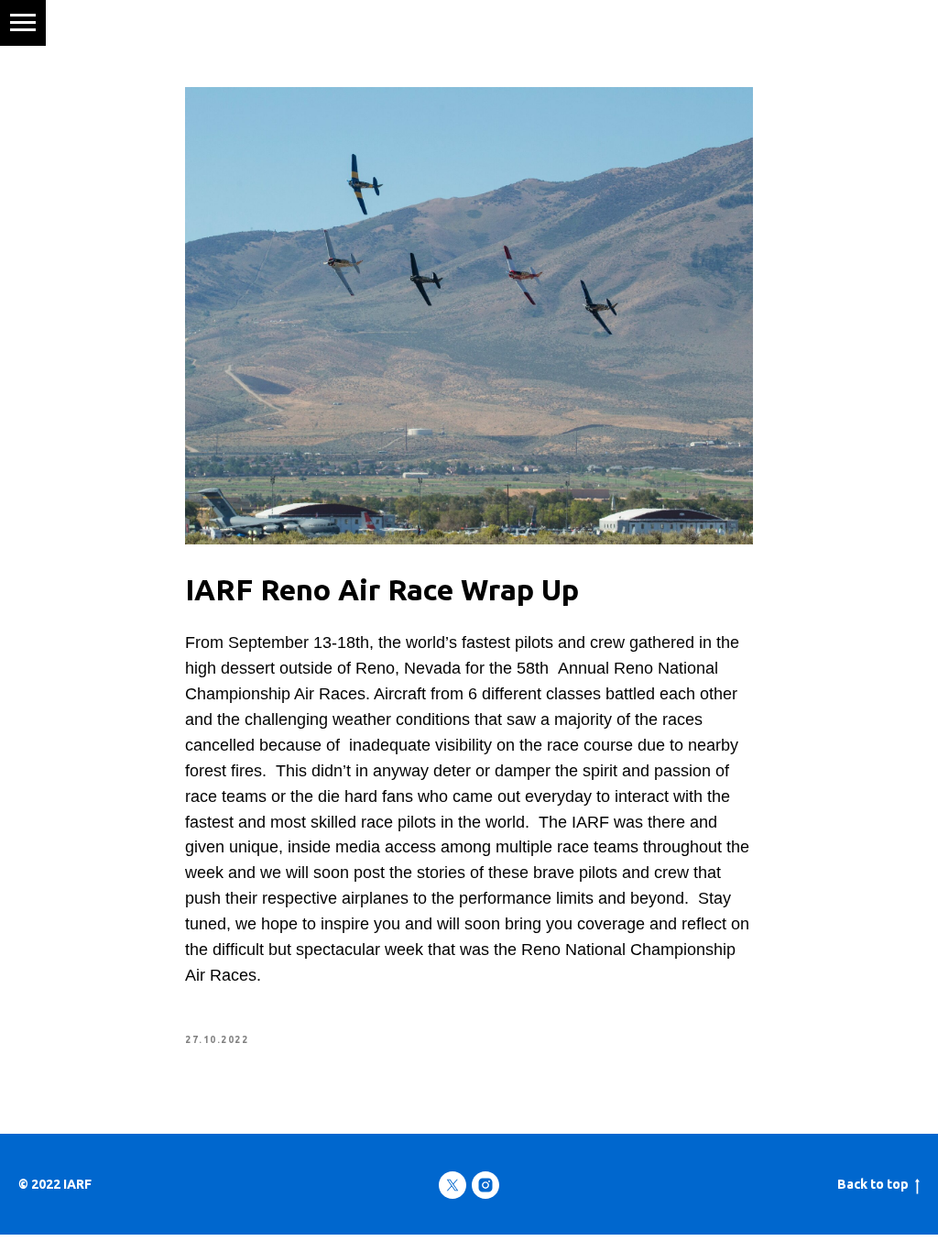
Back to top (873, 1184)
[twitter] (452, 1185)
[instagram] (485, 1185)
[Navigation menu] (23, 23)
